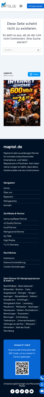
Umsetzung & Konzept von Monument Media (22, 384)
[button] (21, 6)
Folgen (35, 74)
